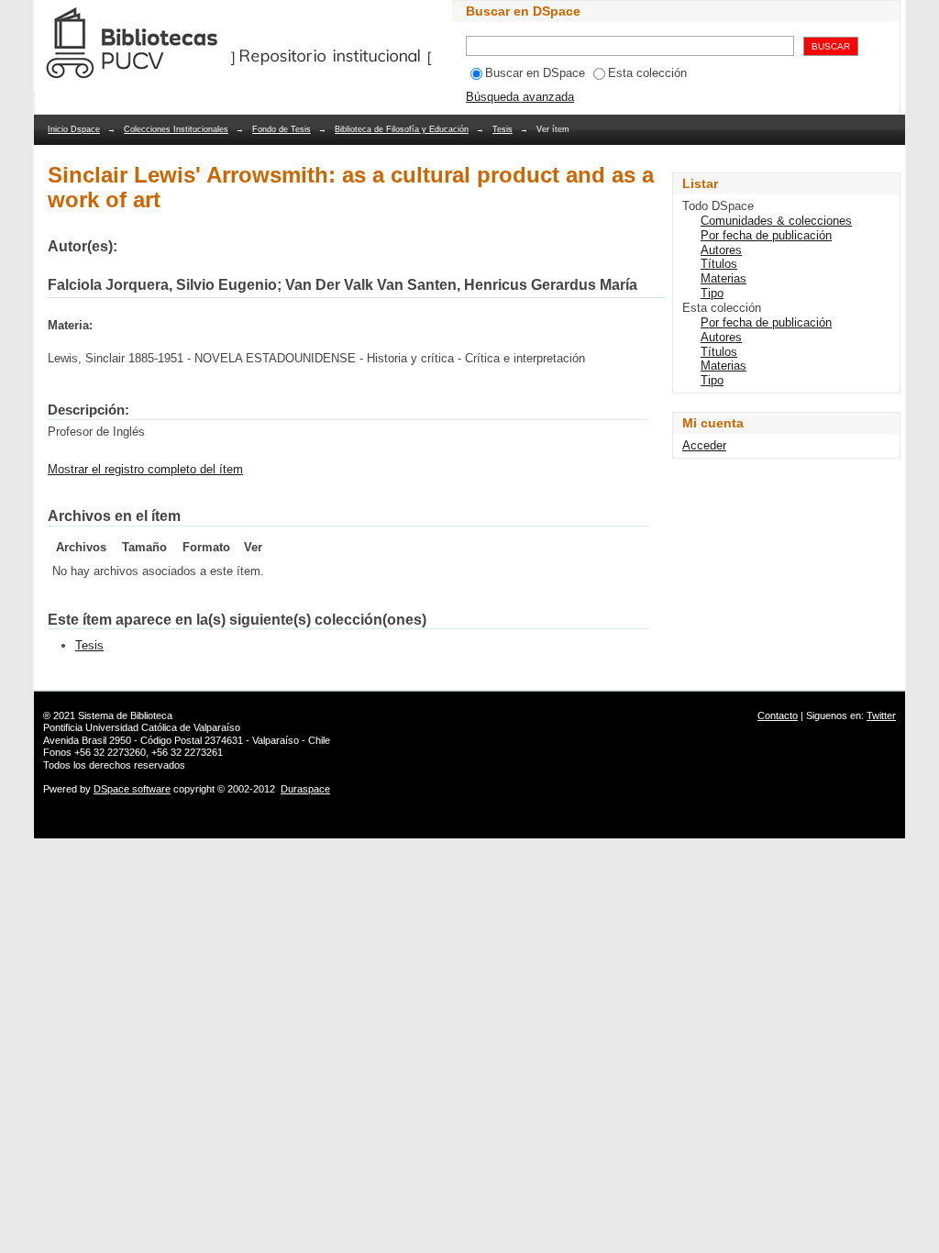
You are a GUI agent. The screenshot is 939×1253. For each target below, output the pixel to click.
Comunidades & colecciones (776, 220)
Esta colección (647, 73)
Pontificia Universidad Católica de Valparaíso (141, 727)
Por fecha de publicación (766, 235)
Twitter (881, 715)
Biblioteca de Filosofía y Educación (402, 129)
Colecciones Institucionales (176, 129)
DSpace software (132, 788)
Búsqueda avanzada (520, 97)
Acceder (704, 445)
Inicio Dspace (74, 129)
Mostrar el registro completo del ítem (145, 469)
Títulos (719, 264)
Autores (721, 250)
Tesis (502, 129)
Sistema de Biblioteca (125, 715)
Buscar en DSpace (535, 73)
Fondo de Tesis (281, 129)
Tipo (712, 293)
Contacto (777, 715)
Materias (723, 278)
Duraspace (305, 788)
